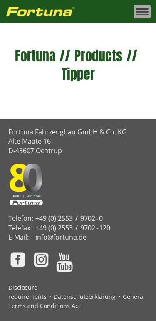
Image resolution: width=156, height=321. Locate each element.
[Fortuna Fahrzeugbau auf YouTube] (64, 262)
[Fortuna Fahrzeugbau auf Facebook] (17, 259)
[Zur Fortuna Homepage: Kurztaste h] (45, 12)
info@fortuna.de (61, 237)
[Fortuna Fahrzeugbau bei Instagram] (41, 259)
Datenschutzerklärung (85, 297)
